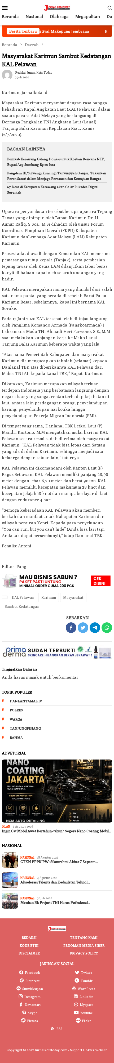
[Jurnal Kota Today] (57, 7)
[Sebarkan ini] (71, 627)
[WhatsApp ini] (107, 627)
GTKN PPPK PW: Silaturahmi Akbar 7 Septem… (59, 862)
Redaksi (29, 937)
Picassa (32, 1021)
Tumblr (87, 981)
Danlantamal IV (26, 701)
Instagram (32, 996)
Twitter (86, 972)
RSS (59, 1028)
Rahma (16, 737)
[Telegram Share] (95, 627)
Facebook (32, 972)
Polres (16, 710)
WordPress (86, 988)
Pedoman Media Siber (83, 945)
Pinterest (32, 981)
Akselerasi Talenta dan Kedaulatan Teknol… (55, 882)
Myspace (86, 1004)
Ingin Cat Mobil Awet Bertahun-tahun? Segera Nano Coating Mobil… (57, 831)
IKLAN (6, 826)
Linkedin (86, 996)
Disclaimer (29, 953)
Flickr (86, 1021)
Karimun (48, 597)
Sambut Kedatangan (22, 606)
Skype (32, 1013)
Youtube (86, 1013)
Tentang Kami (84, 937)
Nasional (27, 857)
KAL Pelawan (23, 597)
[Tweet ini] (83, 627)
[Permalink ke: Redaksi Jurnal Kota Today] (7, 74)
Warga (16, 719)
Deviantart (33, 1004)
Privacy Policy (84, 953)
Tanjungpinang (25, 728)
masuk (32, 677)
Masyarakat (73, 597)
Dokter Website (95, 1050)
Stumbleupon (32, 988)
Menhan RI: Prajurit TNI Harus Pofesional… (55, 902)
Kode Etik (29, 945)
